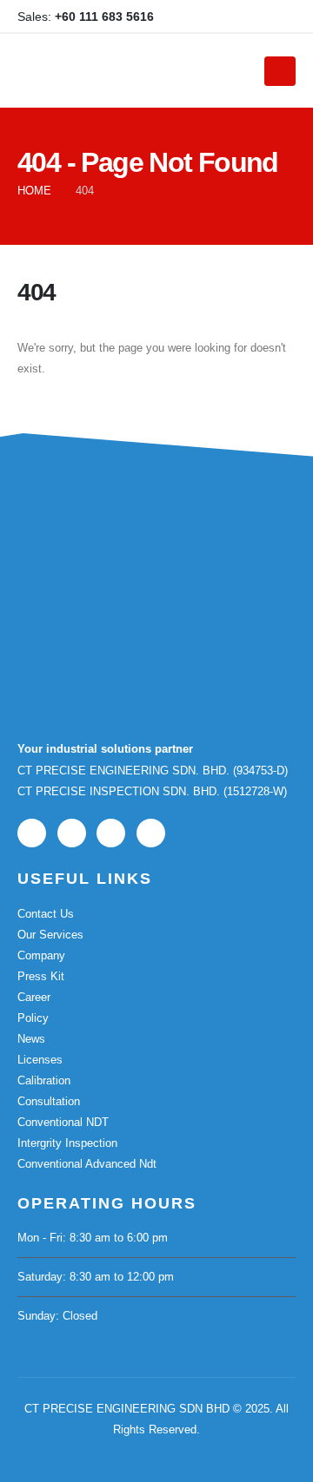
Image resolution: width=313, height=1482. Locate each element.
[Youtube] (225, 16)
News (31, 1038)
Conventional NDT (63, 1122)
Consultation (48, 1101)
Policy (33, 1017)
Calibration (43, 1080)
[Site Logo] (129, 71)
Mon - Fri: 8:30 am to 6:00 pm (92, 1237)
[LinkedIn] (254, 16)
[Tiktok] (282, 16)
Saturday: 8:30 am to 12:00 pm (95, 1276)
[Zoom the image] (104, 555)
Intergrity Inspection (67, 1142)
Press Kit (40, 976)
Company (41, 955)
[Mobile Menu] (280, 71)
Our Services (50, 934)
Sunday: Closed (57, 1315)
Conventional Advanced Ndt (86, 1163)
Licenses (40, 1059)
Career (33, 997)
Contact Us (45, 913)
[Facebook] (196, 16)
